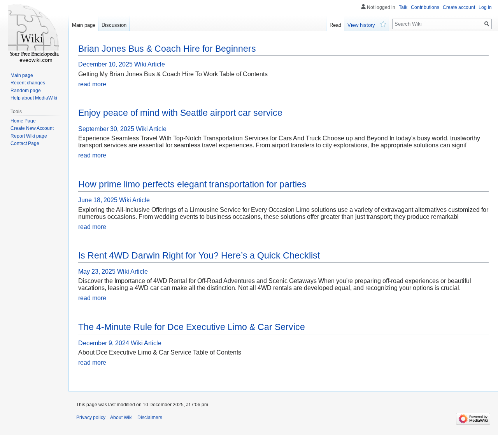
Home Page (23, 121)
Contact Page (25, 143)
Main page (83, 25)
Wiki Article (149, 64)
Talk (403, 7)
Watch (383, 23)
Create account (459, 7)
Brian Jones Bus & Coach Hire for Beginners (167, 49)
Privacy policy (90, 417)
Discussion (114, 25)
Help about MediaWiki (34, 98)
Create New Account (32, 128)
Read (335, 25)
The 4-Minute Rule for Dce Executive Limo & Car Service (191, 327)
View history (361, 25)
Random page (26, 90)
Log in (485, 7)
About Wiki (121, 417)
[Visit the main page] (34, 31)
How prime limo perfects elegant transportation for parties (192, 184)
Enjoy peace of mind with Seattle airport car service (180, 113)
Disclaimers (149, 417)
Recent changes (28, 83)
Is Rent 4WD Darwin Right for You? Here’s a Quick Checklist (199, 255)
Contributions (425, 7)
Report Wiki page (29, 136)
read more (92, 84)
